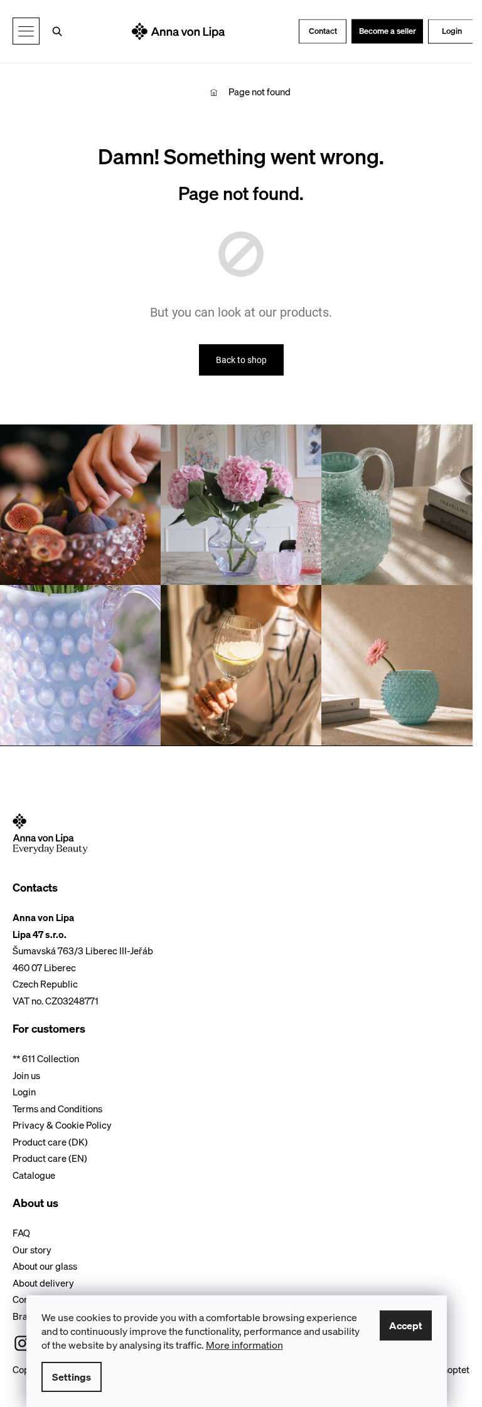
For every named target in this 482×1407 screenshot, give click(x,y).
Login (452, 31)
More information (244, 1345)
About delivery (43, 1283)
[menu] (26, 31)
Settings (71, 1377)
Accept (405, 1325)
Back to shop (241, 360)
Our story (32, 1249)
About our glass (45, 1266)
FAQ (21, 1232)
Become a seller (387, 31)
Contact (323, 31)
